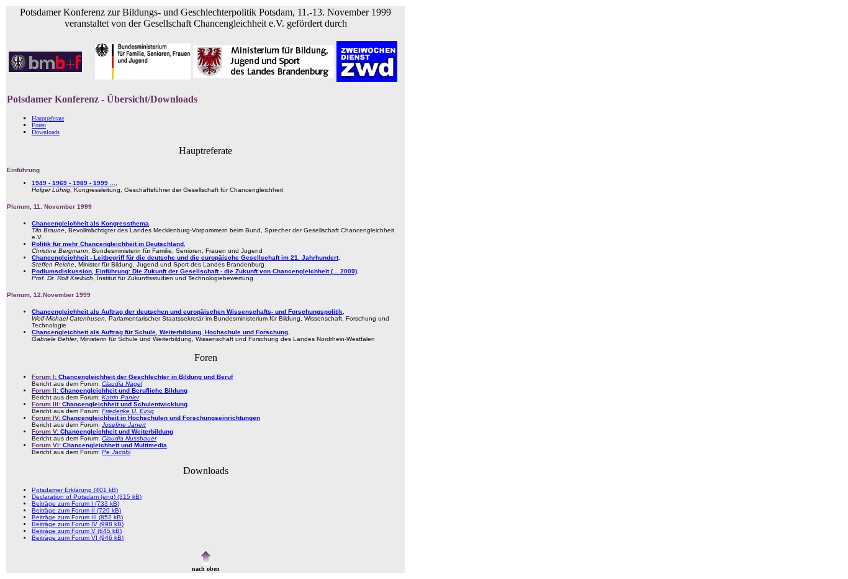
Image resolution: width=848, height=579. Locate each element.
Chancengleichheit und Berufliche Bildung (109, 390)
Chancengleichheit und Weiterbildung (102, 431)
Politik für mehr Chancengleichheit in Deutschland (108, 243)
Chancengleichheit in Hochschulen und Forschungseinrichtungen (146, 417)
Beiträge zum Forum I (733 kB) (75, 503)
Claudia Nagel (122, 383)
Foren (39, 125)
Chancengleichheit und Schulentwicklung (109, 404)
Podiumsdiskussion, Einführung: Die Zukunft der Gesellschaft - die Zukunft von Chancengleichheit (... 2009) (194, 271)
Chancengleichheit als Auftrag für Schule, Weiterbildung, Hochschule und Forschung (160, 332)
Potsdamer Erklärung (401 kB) (75, 489)
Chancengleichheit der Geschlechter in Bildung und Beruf (132, 376)
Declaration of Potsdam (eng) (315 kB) (87, 496)
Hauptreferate (48, 118)
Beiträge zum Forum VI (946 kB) (78, 537)
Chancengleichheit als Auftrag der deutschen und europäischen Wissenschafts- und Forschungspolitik (187, 311)
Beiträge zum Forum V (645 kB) (77, 530)
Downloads (46, 132)
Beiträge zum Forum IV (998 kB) (78, 524)
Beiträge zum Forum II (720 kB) (76, 510)
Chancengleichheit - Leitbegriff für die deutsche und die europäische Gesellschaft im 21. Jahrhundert (185, 257)
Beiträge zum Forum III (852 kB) (77, 517)
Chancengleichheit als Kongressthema (90, 223)
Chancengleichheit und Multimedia (99, 445)
